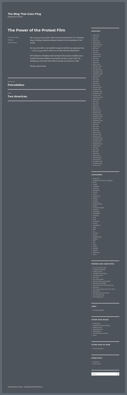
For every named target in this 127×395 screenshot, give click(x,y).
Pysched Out (96, 291)
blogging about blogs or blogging (102, 180)
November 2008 (97, 72)
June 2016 (96, 37)
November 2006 (97, 116)
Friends (95, 192)
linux (94, 217)
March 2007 (96, 109)
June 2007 (96, 103)
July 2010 (95, 48)
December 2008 (97, 70)
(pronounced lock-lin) (99, 268)
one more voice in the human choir (103, 285)
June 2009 (96, 60)
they (34, 48)
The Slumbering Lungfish (100, 333)
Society (95, 246)
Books (95, 182)
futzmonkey (96, 196)
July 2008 (95, 78)
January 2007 (97, 113)
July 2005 (95, 148)
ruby (94, 241)
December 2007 (97, 91)
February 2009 (97, 66)
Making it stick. (97, 327)
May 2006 (96, 128)
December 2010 (97, 45)
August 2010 (96, 46)
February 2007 (97, 111)
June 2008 (96, 80)
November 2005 (97, 140)
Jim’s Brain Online (98, 279)
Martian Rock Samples (99, 283)
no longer (39, 50)
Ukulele (95, 250)
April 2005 (96, 153)
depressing (96, 190)
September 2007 (98, 97)
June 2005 (96, 150)
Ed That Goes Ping (13, 37)
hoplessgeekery (97, 204)
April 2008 (96, 83)
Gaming (95, 198)
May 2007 (96, 105)
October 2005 (97, 142)
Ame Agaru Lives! (98, 275)
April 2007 (96, 107)
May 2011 (95, 39)
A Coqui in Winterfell (99, 269)
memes (95, 223)
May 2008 (96, 81)
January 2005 (97, 159)
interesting (96, 211)
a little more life (97, 271)
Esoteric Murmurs (98, 348)
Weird (94, 254)
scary (94, 244)
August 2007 (96, 99)
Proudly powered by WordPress (33, 387)
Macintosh (96, 221)
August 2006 (96, 122)
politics (95, 235)
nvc (94, 231)
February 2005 (97, 157)
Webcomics (96, 252)
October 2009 (97, 54)
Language (96, 215)
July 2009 (95, 58)
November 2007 (97, 93)
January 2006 (97, 136)
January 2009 (97, 68)
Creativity (95, 188)
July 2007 (95, 101)
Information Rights (98, 208)
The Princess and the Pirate (101, 293)
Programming (97, 237)
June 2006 (96, 126)
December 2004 (97, 161)
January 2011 (96, 43)
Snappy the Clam (98, 329)
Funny (95, 194)
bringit (95, 184)
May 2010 (95, 52)
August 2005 (96, 146)
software (95, 248)
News (9, 42)
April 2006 (96, 130)
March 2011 (96, 41)
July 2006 (95, 124)
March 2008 (96, 85)
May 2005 (96, 151)
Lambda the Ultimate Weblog (101, 325)
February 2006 (97, 134)
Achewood (96, 362)
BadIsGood (96, 178)
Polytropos (96, 287)
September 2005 (98, 144)
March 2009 (96, 64)
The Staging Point (98, 297)
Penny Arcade (97, 364)
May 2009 (96, 62)
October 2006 (97, 118)
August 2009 (96, 56)
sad (94, 243)
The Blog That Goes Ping (24, 13)
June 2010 (96, 50)
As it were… (96, 277)
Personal (14, 42)
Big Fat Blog (96, 323)
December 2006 (97, 115)
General (95, 200)
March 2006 (96, 132)
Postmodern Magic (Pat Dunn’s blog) (104, 289)
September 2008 (98, 74)
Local (94, 219)
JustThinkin (96, 213)
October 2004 (97, 165)
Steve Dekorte (97, 331)
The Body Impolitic (98, 310)
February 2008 (97, 87)
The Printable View (98, 295)
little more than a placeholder (101, 281)
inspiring (95, 210)
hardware (96, 202)
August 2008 (96, 76)
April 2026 (96, 35)
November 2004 (97, 163)
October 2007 (97, 95)
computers (96, 186)
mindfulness (96, 225)
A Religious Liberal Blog (100, 273)
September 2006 (98, 120)
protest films (40, 38)
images (95, 206)
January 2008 (97, 89)
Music (95, 227)
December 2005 (97, 138)
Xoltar (95, 335)
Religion (95, 239)
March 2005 (96, 155)
